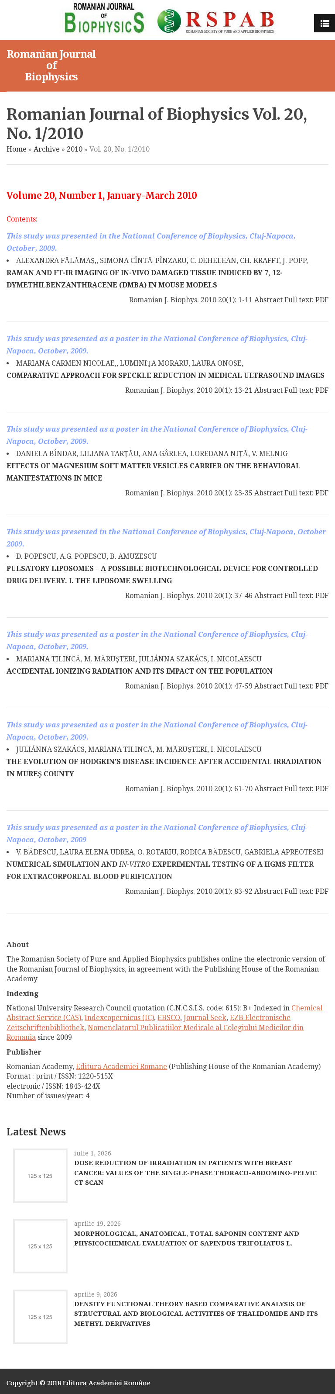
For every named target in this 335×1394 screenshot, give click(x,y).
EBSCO (168, 1018)
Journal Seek (205, 1018)
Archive (47, 149)
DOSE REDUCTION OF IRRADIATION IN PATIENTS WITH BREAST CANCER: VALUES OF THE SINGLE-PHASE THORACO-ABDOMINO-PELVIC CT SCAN (195, 1172)
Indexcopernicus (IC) (119, 1018)
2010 (74, 149)
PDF (321, 300)
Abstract (268, 300)
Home (17, 149)
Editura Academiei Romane (121, 1066)
